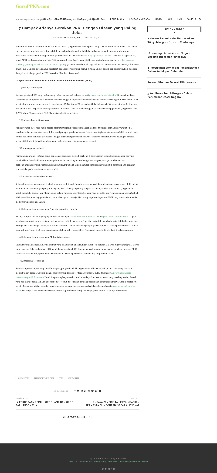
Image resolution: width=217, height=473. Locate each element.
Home (46, 19)
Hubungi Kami (85, 461)
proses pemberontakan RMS (103, 95)
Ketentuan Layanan (139, 461)
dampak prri (23, 378)
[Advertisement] (77, 333)
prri (61, 378)
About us (73, 461)
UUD (169, 19)
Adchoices (112, 461)
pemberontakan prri (44, 378)
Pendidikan (117, 19)
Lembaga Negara (139, 19)
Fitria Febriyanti (72, 37)
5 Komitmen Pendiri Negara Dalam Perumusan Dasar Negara (169, 95)
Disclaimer (124, 461)
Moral (81, 19)
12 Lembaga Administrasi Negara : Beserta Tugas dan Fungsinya (169, 55)
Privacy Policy (100, 461)
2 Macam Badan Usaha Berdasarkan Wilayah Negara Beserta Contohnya (170, 40)
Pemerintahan (64, 19)
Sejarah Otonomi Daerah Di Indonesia (171, 82)
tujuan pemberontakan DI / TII (116, 216)
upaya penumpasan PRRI (100, 55)
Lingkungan (97, 19)
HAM (179, 19)
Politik (191, 19)
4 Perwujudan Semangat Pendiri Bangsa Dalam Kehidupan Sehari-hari (173, 69)
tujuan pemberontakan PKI (83, 216)
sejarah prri (74, 378)
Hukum (159, 19)
